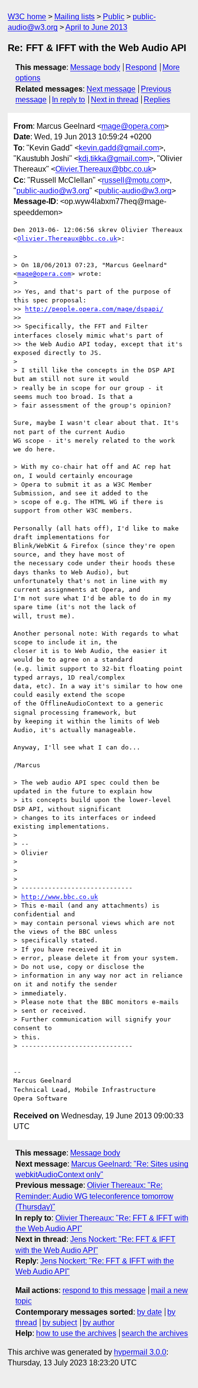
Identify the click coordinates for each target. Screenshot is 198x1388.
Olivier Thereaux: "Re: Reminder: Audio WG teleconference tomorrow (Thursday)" (94, 1196)
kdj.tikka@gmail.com (113, 158)
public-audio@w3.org (52, 191)
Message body (95, 67)
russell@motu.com (133, 180)
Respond (141, 67)
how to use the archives (76, 1333)
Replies (157, 99)
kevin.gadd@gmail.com (119, 148)
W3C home (27, 17)
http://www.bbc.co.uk (59, 896)
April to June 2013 (96, 27)
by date (149, 1312)
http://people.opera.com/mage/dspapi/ (94, 309)
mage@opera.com (132, 126)
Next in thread (114, 99)
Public (113, 17)
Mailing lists (74, 17)
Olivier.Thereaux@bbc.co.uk (103, 169)
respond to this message (104, 1290)
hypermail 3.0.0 (140, 1352)
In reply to (68, 99)
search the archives (155, 1333)
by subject (59, 1323)
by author (98, 1323)
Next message (111, 89)
